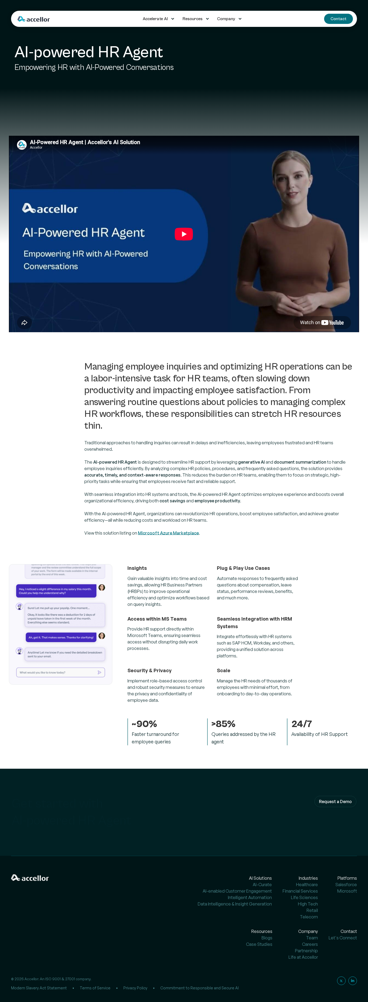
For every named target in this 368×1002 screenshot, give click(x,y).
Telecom (309, 916)
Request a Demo (335, 801)
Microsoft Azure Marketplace (168, 533)
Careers (310, 944)
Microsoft (347, 891)
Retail (312, 910)
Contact (338, 18)
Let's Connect (343, 937)
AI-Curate (262, 884)
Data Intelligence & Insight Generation (235, 904)
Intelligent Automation (250, 897)
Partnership (306, 950)
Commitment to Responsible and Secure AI (199, 988)
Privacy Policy (135, 988)
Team (312, 937)
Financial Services (300, 891)
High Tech (308, 904)
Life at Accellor (303, 957)
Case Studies (259, 944)
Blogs (267, 937)
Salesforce (346, 884)
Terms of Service (95, 988)
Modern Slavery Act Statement (39, 988)
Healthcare (307, 884)
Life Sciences (304, 897)
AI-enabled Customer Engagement (237, 891)
